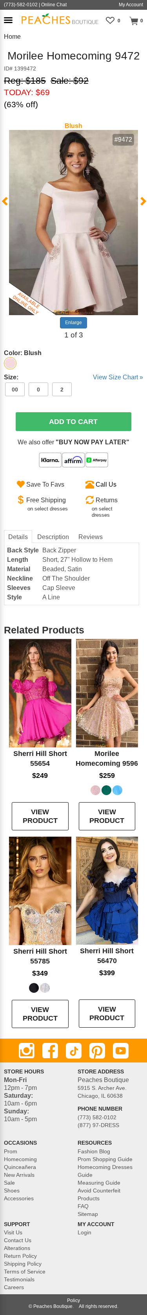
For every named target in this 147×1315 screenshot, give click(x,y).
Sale (9, 1183)
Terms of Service (24, 1271)
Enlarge (73, 322)
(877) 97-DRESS (98, 1125)
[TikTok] (74, 1051)
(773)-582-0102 (21, 4)
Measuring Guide (99, 1183)
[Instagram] (26, 1051)
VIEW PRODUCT (40, 816)
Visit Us (13, 1232)
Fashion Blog (94, 1151)
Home (12, 36)
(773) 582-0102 (97, 1117)
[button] (8, 20)
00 (15, 389)
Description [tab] (53, 537)
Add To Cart (73, 422)
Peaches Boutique (53, 1306)
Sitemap (88, 1214)
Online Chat (54, 4)
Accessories (19, 1198)
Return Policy (20, 1256)
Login (84, 1232)
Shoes (12, 1190)
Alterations (17, 1248)
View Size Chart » (118, 377)
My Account (131, 4)
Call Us (106, 484)
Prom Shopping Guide (105, 1159)
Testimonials (19, 1279)
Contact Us (17, 1240)
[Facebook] (50, 1051)
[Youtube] (121, 1051)
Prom (10, 1151)
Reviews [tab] (90, 537)
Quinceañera (20, 1167)
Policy (73, 1300)
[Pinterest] (97, 1051)
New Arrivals (19, 1175)
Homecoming (20, 1159)
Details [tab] (18, 537)
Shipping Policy (23, 1264)
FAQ (83, 1206)
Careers (14, 1287)
